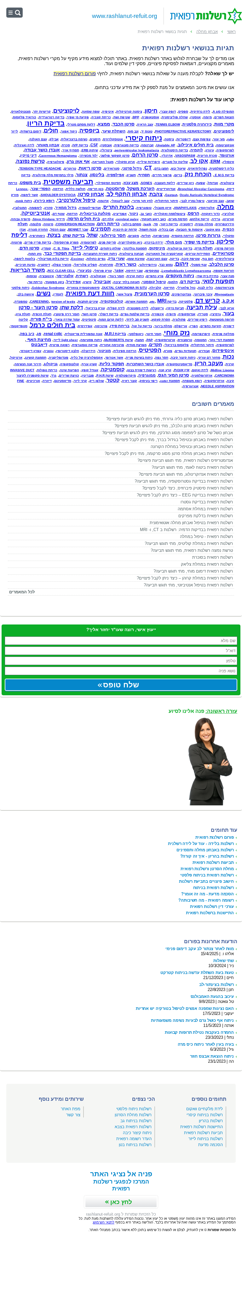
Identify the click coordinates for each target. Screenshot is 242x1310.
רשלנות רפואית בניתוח (213, 887)
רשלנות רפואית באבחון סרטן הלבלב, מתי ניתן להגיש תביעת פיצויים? (173, 425)
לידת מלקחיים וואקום (204, 1108)
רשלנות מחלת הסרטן (133, 1114)
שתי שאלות (223, 960)
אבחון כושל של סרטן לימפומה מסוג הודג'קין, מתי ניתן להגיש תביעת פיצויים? (167, 432)
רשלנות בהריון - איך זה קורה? (207, 856)
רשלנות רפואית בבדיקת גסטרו (207, 502)
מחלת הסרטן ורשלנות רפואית (207, 868)
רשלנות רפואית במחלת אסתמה (205, 509)
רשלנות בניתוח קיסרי (205, 1114)
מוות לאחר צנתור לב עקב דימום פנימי (199, 948)
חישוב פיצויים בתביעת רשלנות (206, 881)
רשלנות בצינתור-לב (216, 984)
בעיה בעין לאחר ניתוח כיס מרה (206, 1044)
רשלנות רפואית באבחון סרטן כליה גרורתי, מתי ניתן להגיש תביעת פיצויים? (169, 419)
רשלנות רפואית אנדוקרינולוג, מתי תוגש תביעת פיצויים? (186, 474)
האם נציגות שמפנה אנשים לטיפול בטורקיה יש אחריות (185, 1008)
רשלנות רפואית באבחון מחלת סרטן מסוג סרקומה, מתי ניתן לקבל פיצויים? (169, 453)
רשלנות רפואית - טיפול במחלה (206, 536)
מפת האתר (70, 1108)
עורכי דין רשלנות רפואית (212, 906)
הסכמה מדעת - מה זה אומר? (207, 894)
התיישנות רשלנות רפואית (201, 1126)
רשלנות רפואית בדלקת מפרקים (205, 515)
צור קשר (73, 1114)
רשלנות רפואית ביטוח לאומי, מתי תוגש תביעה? (192, 467)
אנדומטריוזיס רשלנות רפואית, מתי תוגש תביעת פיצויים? (185, 460)
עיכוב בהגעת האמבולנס (212, 996)
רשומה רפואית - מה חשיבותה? (206, 900)
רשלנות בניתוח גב (136, 1120)
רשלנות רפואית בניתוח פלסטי (207, 875)
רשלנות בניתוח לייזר (205, 1138)
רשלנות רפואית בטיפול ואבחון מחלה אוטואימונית (191, 522)
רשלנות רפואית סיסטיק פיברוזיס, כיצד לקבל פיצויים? (187, 488)
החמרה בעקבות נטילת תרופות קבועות (199, 1032)
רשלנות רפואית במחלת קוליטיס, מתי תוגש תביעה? (189, 543)
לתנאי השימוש (103, 1222)
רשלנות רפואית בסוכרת (212, 557)
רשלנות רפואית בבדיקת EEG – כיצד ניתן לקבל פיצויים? (185, 495)
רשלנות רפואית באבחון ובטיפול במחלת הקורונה (192, 446)
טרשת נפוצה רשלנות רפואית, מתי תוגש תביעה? (192, 550)
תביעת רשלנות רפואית (203, 1132)
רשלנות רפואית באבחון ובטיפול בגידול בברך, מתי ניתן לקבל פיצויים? (174, 439)
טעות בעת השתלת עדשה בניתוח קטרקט (197, 972)
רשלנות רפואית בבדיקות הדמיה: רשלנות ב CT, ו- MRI (186, 529)
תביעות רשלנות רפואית (213, 862)
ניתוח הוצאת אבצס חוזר (212, 1056)
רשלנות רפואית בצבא (133, 1126)
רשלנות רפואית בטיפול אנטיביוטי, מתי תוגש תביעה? (188, 585)
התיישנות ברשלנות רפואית (210, 912)
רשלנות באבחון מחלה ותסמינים (205, 850)
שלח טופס (121, 684)
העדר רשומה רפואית (134, 1138)
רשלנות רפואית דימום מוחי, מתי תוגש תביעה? (193, 571)
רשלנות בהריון (211, 1120)
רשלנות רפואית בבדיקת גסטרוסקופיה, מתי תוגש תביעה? (184, 481)
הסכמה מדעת (210, 1144)
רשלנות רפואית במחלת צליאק (207, 564)
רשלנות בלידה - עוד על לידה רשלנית (201, 843)
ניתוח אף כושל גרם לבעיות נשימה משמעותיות (192, 1020)
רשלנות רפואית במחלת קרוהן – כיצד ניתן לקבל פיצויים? (185, 578)
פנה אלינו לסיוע (203, 711)
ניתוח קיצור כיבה (137, 1132)
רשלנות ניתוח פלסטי (134, 1108)
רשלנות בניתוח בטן (135, 1144)
